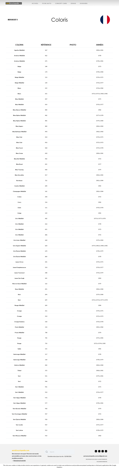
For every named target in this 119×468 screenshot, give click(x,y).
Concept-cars (61, 3)
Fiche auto (46, 3)
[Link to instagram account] (103, 451)
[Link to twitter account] (99, 451)
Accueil (35, 3)
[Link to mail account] (106, 451)
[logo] (14, 3)
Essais (73, 3)
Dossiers (83, 3)
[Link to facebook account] (96, 451)
